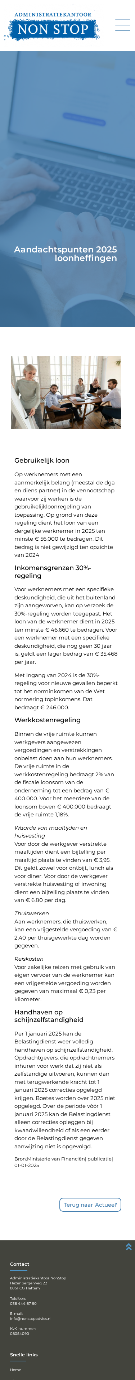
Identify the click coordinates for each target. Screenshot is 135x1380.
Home (15, 1369)
